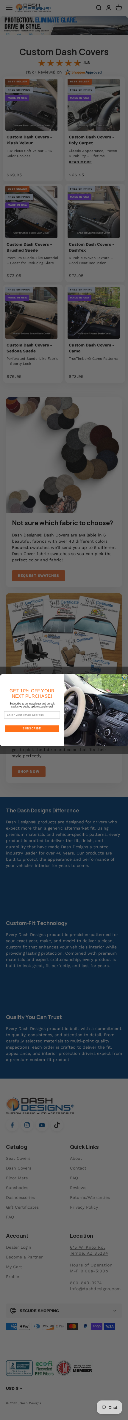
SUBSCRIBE (32, 728)
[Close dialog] (124, 678)
